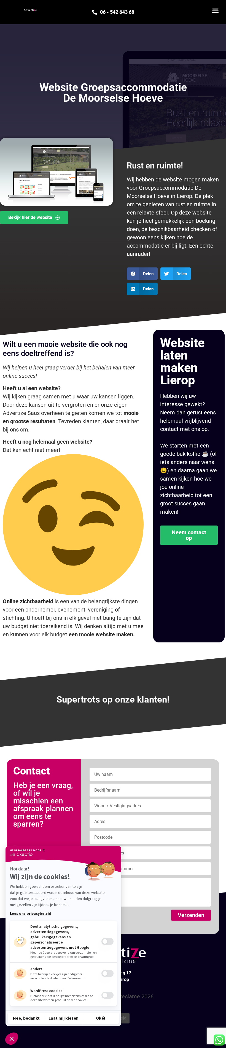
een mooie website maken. (102, 634)
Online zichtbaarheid (28, 601)
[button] (215, 11)
